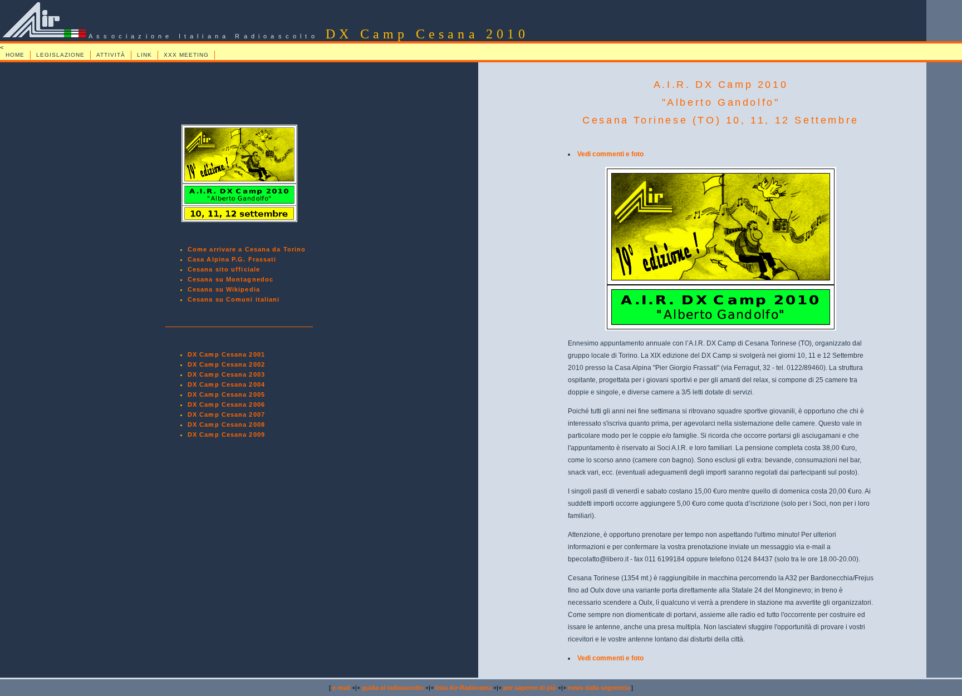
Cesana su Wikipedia (224, 289)
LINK (144, 55)
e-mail (341, 687)
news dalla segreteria (599, 687)
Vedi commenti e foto (610, 154)
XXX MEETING (186, 55)
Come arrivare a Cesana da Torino (247, 249)
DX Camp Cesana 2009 (226, 434)
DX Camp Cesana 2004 (226, 384)
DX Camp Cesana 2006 (226, 404)
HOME (15, 55)
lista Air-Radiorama (463, 687)
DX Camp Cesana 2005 (226, 394)
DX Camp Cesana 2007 (226, 414)
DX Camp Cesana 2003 (226, 374)
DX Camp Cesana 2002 (226, 364)
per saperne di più (529, 687)
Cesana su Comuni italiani (234, 299)
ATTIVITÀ (110, 55)
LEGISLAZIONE (60, 55)
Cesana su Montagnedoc (230, 279)
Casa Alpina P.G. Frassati (232, 259)
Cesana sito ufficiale (224, 269)
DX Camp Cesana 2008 (226, 424)
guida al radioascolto (393, 687)
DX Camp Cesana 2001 (226, 354)
